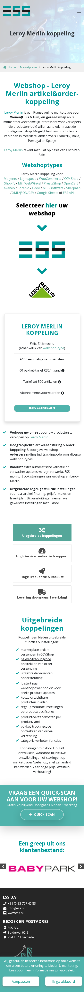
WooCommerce (50, 178)
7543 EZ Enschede (21, 937)
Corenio (23, 188)
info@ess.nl (16, 908)
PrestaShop (52, 183)
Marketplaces (28, 67)
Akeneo (9, 188)
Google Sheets (47, 193)
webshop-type (53, 348)
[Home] (16, 11)
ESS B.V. (13, 928)
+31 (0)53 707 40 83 (22, 903)
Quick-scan (44, 814)
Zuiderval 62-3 (18, 932)
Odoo (36, 188)
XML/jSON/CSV (23, 193)
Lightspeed (28, 178)
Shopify (9, 183)
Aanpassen (21, 981)
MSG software (53, 188)
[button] (79, 10)
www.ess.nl (15, 913)
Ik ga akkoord (63, 981)
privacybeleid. (65, 970)
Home (12, 67)
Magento (10, 178)
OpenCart (71, 183)
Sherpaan (73, 188)
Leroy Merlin (13, 112)
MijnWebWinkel (29, 183)
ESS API (68, 193)
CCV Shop (71, 178)
